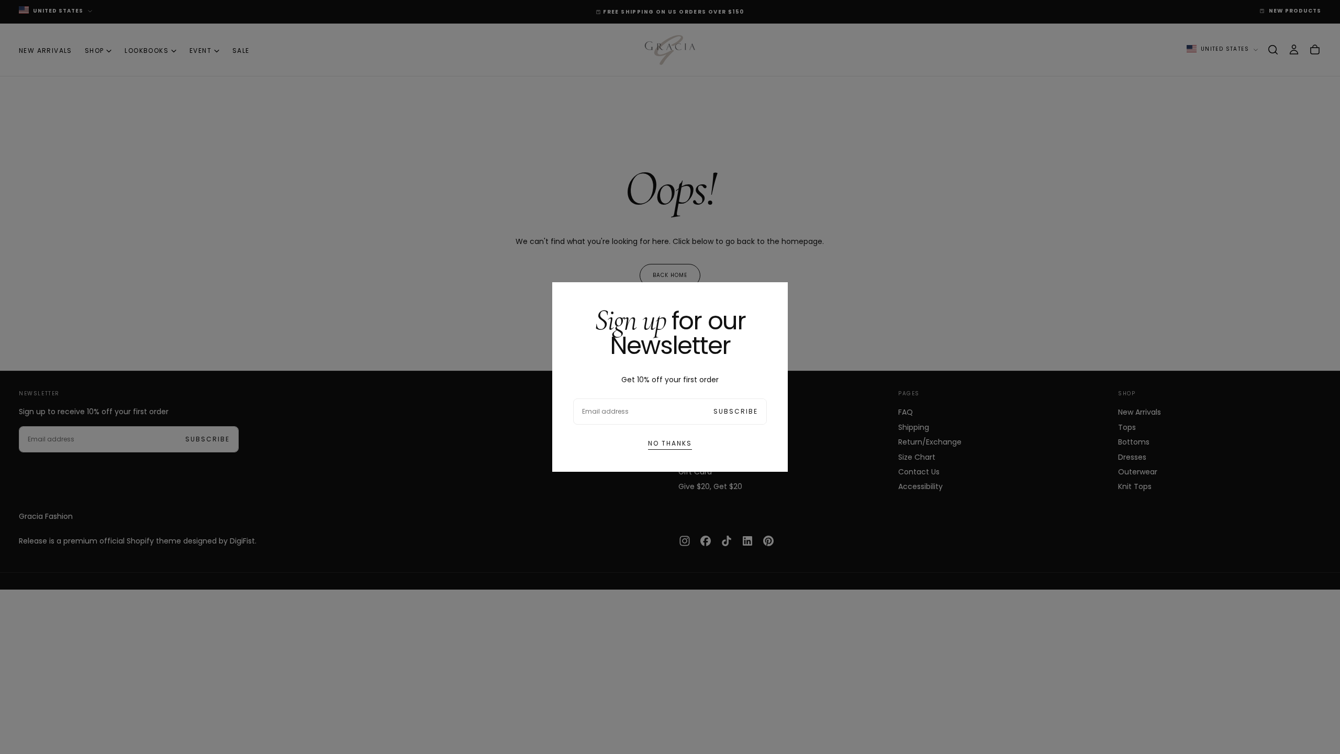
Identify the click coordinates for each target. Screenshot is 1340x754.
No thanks (670, 443)
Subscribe (735, 411)
